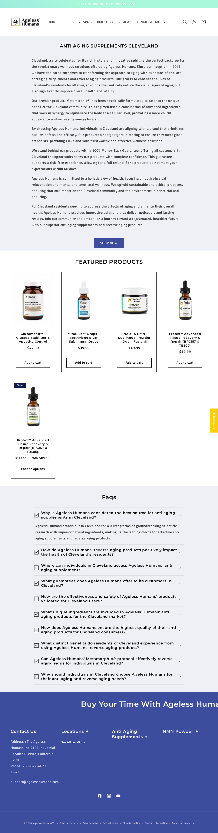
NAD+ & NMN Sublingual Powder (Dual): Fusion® (134, 337)
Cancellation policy (183, 823)
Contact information (156, 823)
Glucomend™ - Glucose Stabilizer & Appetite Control (33, 337)
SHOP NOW (109, 243)
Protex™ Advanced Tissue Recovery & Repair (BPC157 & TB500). (33, 446)
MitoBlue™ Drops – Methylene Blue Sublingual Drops (84, 337)
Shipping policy (132, 823)
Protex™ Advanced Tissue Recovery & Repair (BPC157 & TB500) (185, 339)
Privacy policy (91, 823)
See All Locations (73, 742)
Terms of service (69, 823)
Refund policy (111, 823)
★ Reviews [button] (214, 420)
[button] (68, 21)
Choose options (33, 468)
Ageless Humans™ (44, 823)
